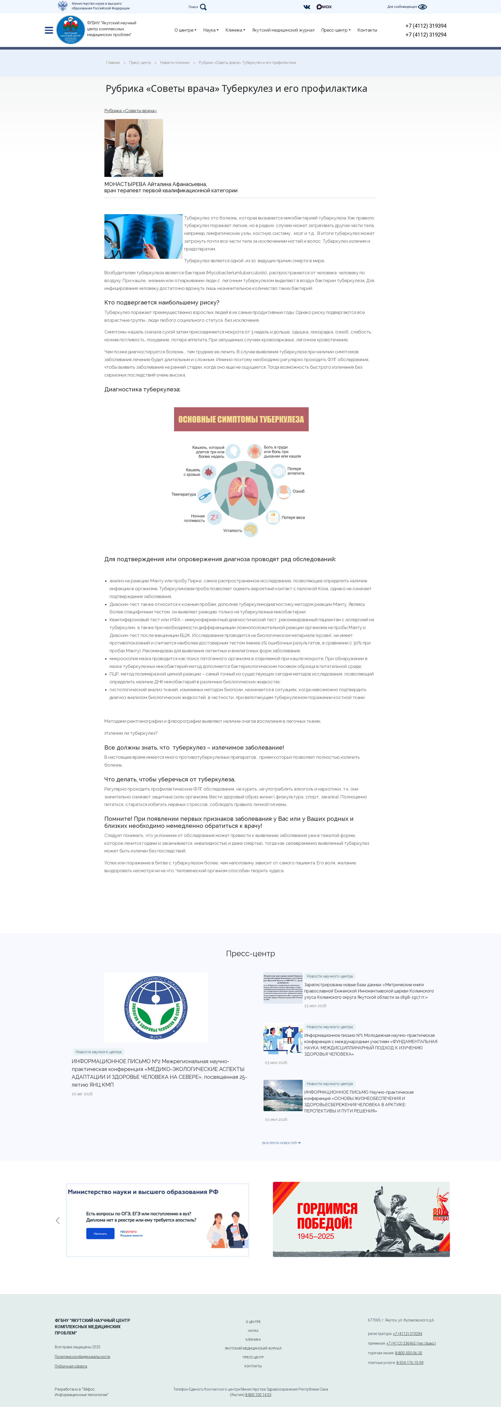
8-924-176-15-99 (410, 1363)
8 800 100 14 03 (258, 1395)
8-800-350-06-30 (408, 1353)
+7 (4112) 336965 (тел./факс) (411, 1343)
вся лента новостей (279, 1143)
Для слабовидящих (402, 6)
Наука (209, 30)
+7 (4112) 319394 (425, 26)
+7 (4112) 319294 (425, 35)
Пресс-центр (334, 30)
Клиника (233, 30)
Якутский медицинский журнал (283, 30)
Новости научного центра (99, 1052)
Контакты (367, 30)
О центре (184, 30)
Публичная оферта (71, 1366)
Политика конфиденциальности (82, 1357)
